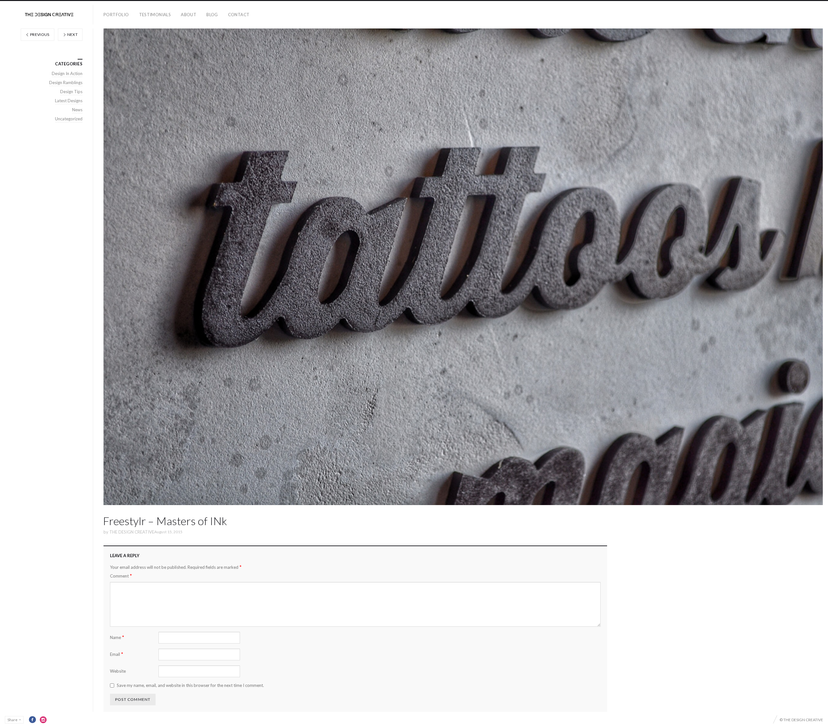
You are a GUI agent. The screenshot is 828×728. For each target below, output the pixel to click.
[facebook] (32, 719)
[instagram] (43, 719)
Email (116, 654)
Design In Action (67, 73)
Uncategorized (68, 118)
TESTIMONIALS (155, 14)
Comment (121, 576)
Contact (239, 14)
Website (118, 671)
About (188, 14)
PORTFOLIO (116, 14)
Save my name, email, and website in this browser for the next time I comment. (190, 685)
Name (117, 637)
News (77, 109)
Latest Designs (68, 100)
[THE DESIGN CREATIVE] (49, 14)
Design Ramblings (65, 82)
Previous (39, 34)
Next (72, 34)
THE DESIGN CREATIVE (131, 532)
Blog (212, 14)
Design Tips (71, 91)
